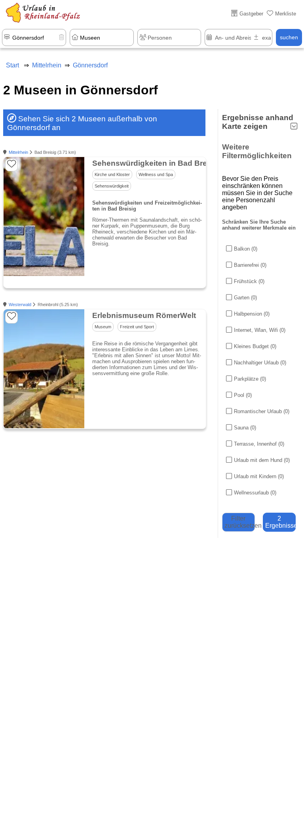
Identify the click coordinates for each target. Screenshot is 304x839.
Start (12, 65)
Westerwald (20, 304)
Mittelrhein (18, 152)
